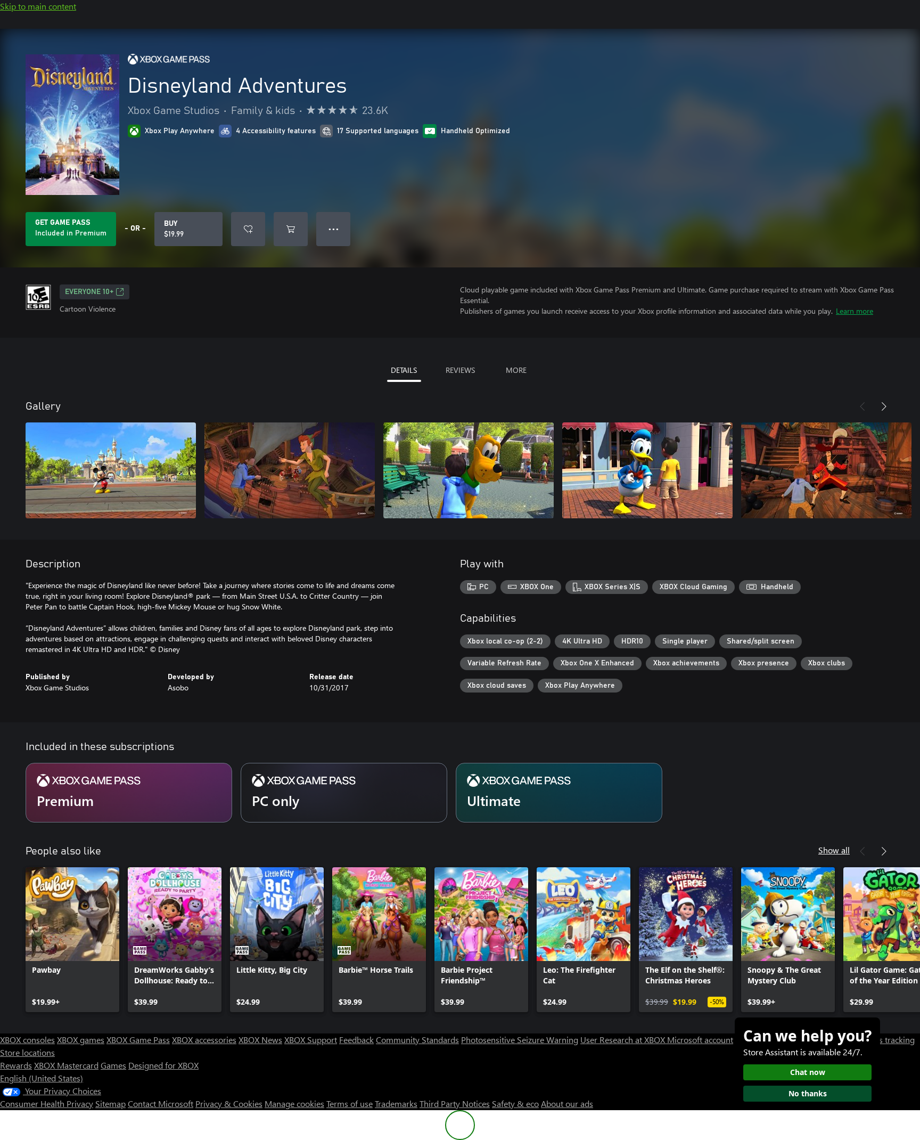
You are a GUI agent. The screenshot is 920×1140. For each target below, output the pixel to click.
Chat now (807, 1072)
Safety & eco (515, 1103)
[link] (72, 939)
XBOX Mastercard (66, 1065)
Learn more (854, 311)
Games (113, 1065)
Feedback (356, 1039)
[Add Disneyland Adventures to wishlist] (248, 229)
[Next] (883, 406)
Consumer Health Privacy (46, 1103)
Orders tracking (886, 1039)
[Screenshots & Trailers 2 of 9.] (289, 470)
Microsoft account (700, 1039)
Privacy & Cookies (228, 1103)
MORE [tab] (516, 370)
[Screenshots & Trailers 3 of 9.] (468, 470)
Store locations (27, 1052)
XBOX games (80, 1039)
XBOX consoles (27, 1039)
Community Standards (417, 1039)
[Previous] (862, 406)
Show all (834, 850)
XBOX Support (310, 1039)
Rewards (16, 1065)
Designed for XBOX (163, 1065)
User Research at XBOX (623, 1039)
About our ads (567, 1103)
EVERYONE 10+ (89, 292)
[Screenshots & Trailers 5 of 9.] (826, 470)
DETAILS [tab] (404, 370)
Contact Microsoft (160, 1103)
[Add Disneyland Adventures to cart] (291, 229)
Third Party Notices (455, 1103)
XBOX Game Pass (138, 1039)
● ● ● (333, 229)
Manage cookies (294, 1103)
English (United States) (41, 1078)
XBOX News (260, 1039)
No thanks (807, 1093)
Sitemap (110, 1103)
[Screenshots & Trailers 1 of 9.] (111, 470)
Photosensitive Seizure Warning (519, 1039)
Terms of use (349, 1103)
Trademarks (396, 1103)
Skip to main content (38, 6)
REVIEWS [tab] (460, 370)
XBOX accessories (204, 1039)
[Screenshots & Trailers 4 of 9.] (647, 470)
